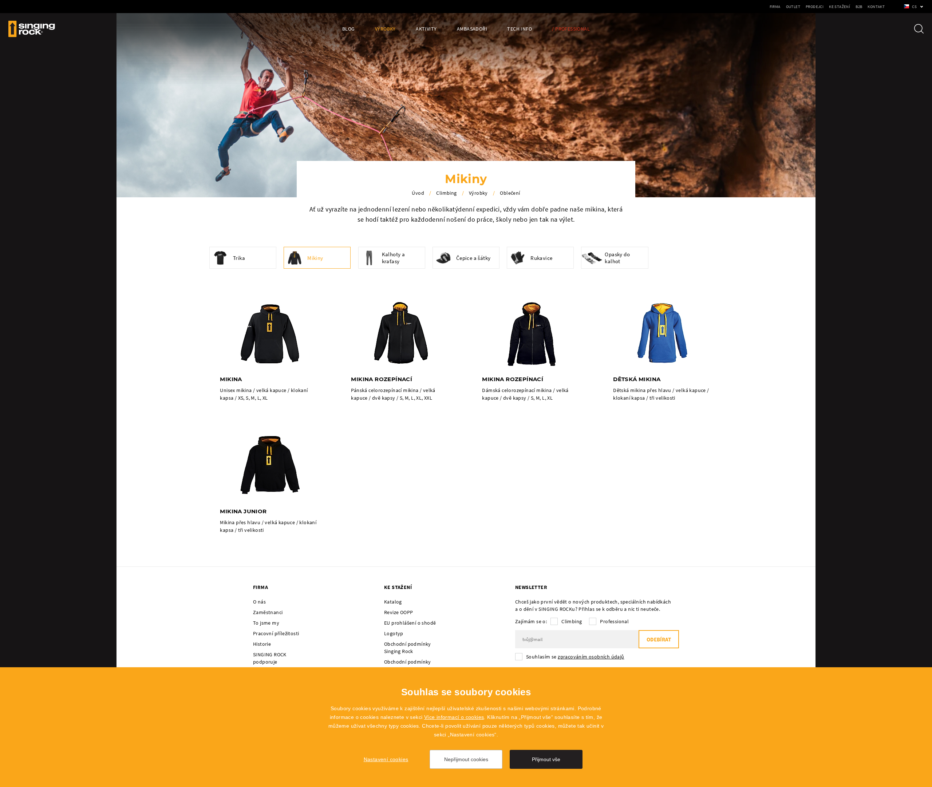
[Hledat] (919, 28)
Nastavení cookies (386, 759)
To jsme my (266, 623)
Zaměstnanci (268, 612)
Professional (614, 621)
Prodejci (815, 6)
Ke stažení (839, 6)
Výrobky (385, 29)
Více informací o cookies (454, 717)
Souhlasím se (575, 656)
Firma (775, 6)
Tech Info (519, 29)
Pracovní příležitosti (276, 633)
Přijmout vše (546, 759)
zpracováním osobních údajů (591, 656)
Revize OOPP (398, 612)
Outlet (793, 6)
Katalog (393, 601)
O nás (259, 601)
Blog (348, 29)
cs (914, 6)
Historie (262, 644)
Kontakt (876, 6)
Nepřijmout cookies (466, 759)
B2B (859, 6)
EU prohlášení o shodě (410, 623)
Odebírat (659, 639)
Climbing (446, 193)
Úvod (418, 193)
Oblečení (510, 193)
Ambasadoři (472, 29)
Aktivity (426, 29)
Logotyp (393, 633)
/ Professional (571, 29)
